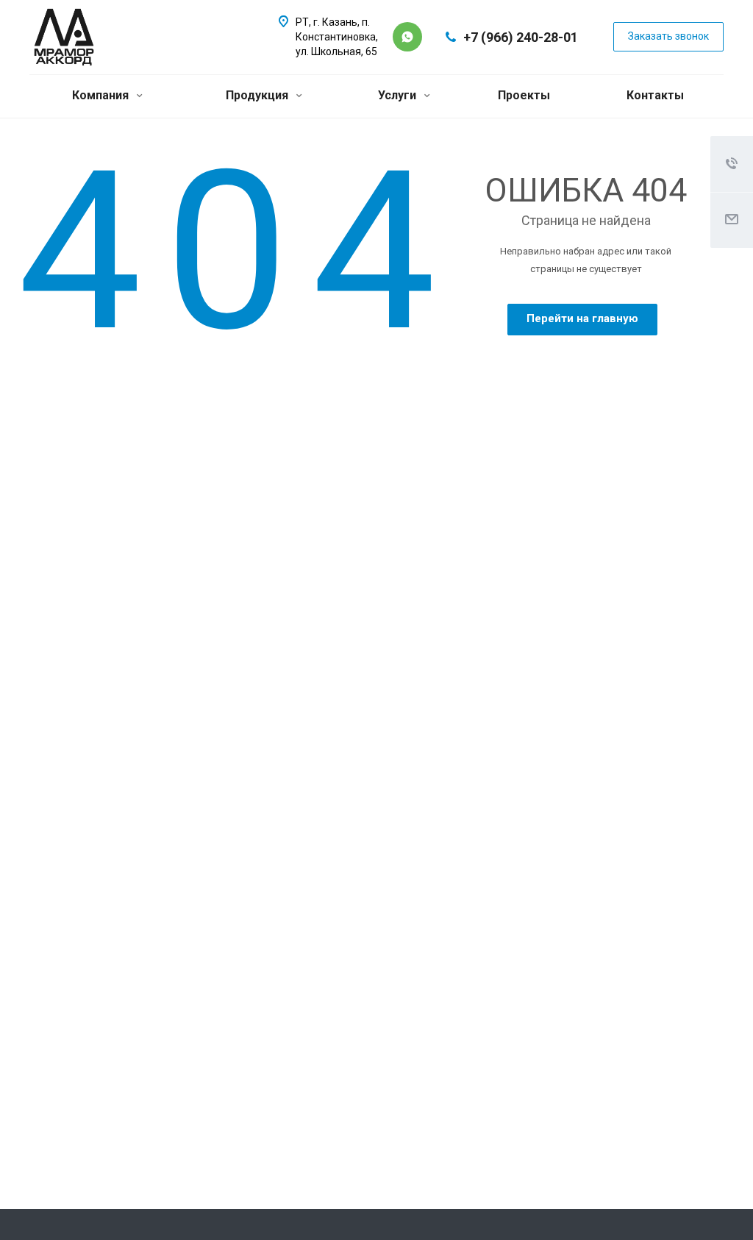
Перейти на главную (582, 318)
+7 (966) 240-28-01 (520, 37)
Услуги (398, 95)
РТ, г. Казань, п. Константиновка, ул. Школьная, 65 (337, 36)
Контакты (655, 95)
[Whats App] (407, 36)
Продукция (258, 95)
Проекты (524, 95)
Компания (102, 95)
